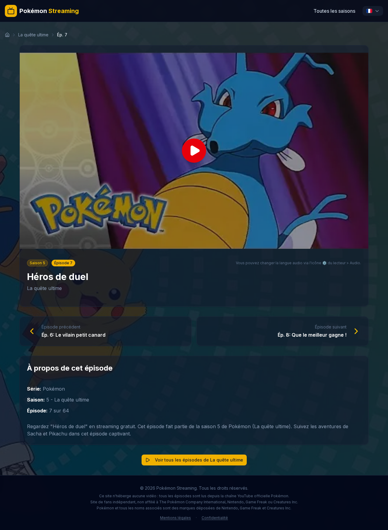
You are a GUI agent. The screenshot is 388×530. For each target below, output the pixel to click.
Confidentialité (215, 517)
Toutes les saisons (334, 11)
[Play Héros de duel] (194, 151)
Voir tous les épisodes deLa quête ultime (199, 459)
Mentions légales (175, 517)
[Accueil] (7, 34)
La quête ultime (33, 34)
